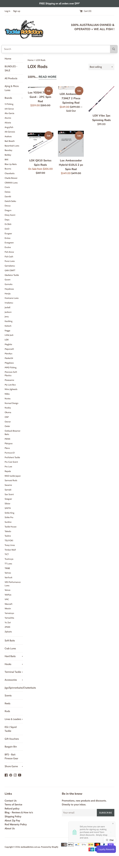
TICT (7, 554)
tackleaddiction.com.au (30, 847)
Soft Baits (10, 640)
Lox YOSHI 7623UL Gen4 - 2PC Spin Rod (40, 97)
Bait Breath (10, 141)
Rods (7, 711)
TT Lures (8, 563)
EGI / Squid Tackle (11, 729)
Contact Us (11, 800)
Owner (8, 421)
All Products (11, 78)
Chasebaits (10, 173)
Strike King (9, 513)
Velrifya (8, 594)
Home (8, 58)
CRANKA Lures (11, 182)
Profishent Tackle (12, 457)
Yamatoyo (9, 613)
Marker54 (9, 358)
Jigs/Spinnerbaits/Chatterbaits (14, 687)
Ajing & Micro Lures (12, 88)
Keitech (8, 326)
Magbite (8, 344)
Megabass (9, 363)
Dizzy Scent (10, 215)
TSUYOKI (9, 540)
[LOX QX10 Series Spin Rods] (40, 144)
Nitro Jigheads (11, 389)
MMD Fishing (10, 367)
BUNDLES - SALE (11, 68)
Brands (14, 97)
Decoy (8, 205)
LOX (7, 339)
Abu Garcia (9, 113)
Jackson (8, 312)
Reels (7, 703)
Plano (7, 448)
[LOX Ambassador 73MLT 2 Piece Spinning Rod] (71, 88)
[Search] (113, 49)
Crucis (7, 187)
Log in (7, 11)
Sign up (16, 11)
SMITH (8, 508)
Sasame (8, 485)
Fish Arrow (9, 252)
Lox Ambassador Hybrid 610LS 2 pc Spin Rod (71, 165)
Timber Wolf (10, 550)
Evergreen (9, 242)
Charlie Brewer (11, 178)
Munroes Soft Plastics (11, 374)
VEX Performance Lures (13, 584)
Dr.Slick (8, 224)
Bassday (8, 150)
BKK (6, 159)
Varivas (8, 572)
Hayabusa (9, 289)
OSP (7, 417)
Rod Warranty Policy (16, 824)
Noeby (8, 407)
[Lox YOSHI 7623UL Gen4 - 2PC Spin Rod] (40, 87)
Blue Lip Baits (11, 164)
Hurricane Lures (12, 298)
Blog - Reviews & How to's (19, 812)
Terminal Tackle (14, 671)
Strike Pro (9, 517)
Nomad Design (11, 403)
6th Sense (9, 108)
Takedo (8, 531)
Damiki (8, 196)
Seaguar (8, 499)
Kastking (8, 321)
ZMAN (7, 627)
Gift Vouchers (12, 738)
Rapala (8, 471)
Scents (8, 695)
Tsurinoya (9, 559)
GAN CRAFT (10, 270)
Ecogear (8, 233)
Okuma (8, 412)
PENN (7, 439)
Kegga (7, 330)
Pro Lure (8, 466)
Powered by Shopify (49, 847)
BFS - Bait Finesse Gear (11, 756)
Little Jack (9, 335)
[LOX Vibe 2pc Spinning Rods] (101, 99)
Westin (8, 608)
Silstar (7, 503)
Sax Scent (9, 494)
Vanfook (8, 577)
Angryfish (9, 127)
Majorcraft (9, 349)
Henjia (8, 293)
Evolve (8, 247)
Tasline (8, 536)
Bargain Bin (11, 746)
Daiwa (7, 192)
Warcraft (8, 604)
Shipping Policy (13, 816)
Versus (7, 590)
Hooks (14, 664)
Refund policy (12, 808)
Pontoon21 (10, 452)
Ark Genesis (10, 131)
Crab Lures (10, 648)
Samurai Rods (11, 480)
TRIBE (7, 568)
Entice (7, 238)
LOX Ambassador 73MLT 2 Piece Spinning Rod (71, 98)
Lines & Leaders (14, 719)
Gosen (8, 279)
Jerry (7, 316)
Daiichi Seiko (10, 201)
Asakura (8, 136)
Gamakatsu (10, 265)
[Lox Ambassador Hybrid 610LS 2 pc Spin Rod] (71, 144)
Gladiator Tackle (12, 275)
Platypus (9, 443)
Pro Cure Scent (11, 462)
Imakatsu (9, 302)
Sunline (8, 522)
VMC (7, 599)
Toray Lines (10, 545)
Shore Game (14, 766)
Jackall (7, 307)
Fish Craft (9, 256)
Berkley (8, 155)
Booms (8, 168)
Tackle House (10, 526)
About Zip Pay (12, 820)
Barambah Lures (12, 145)
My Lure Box (10, 384)
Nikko (7, 394)
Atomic (8, 118)
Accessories (14, 679)
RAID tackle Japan (13, 476)
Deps (7, 219)
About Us (10, 828)
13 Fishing (9, 104)
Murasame (9, 380)
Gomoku (8, 284)
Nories (8, 398)
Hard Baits (14, 656)
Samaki (8, 489)
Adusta (8, 122)
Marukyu (8, 353)
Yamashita (9, 618)
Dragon (8, 210)
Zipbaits (8, 631)
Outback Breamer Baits (12, 432)
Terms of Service (13, 804)
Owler (7, 426)
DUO (7, 229)
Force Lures (10, 261)
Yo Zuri (8, 622)
